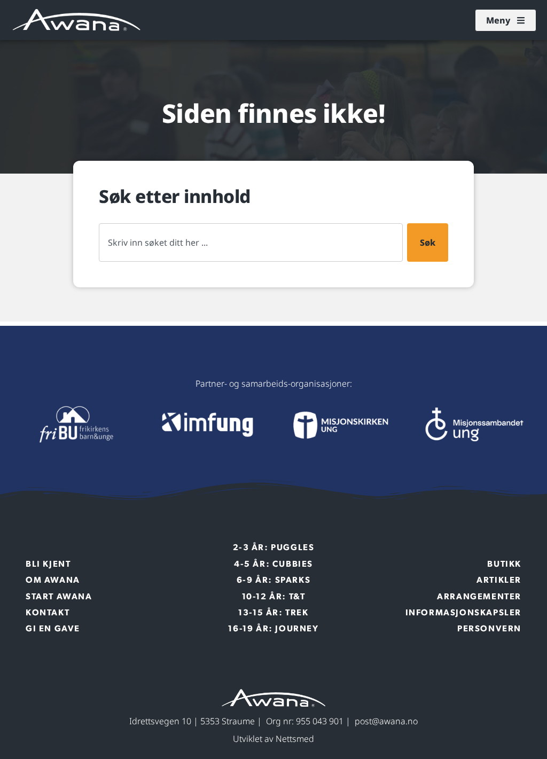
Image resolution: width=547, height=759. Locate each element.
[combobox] (251, 242)
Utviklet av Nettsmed (273, 739)
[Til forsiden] (74, 425)
